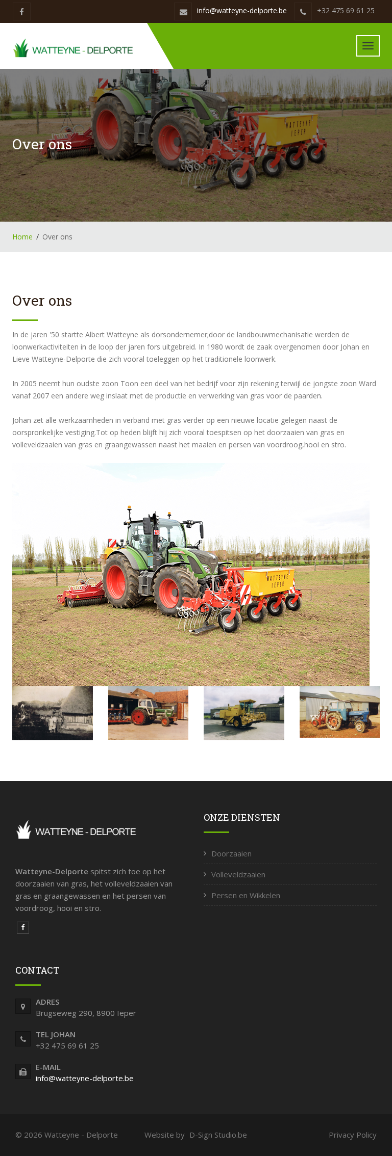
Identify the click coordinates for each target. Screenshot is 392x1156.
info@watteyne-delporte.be (242, 10)
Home (22, 236)
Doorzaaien (231, 853)
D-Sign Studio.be (218, 1135)
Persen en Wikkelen (245, 895)
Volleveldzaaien (238, 874)
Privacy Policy (353, 1135)
